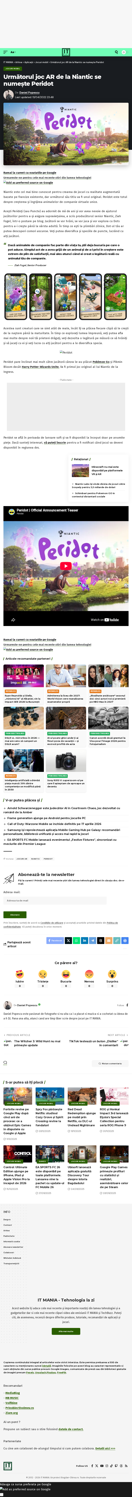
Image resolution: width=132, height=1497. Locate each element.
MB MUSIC (12, 1398)
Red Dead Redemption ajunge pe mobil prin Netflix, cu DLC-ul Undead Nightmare (82, 1117)
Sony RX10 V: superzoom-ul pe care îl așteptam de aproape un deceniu (66, 783)
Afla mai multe (66, 1331)
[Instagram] (107, 1466)
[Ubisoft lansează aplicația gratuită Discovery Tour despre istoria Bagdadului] (82, 1154)
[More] (124, 948)
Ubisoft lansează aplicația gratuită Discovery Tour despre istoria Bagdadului (79, 1175)
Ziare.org (12, 1413)
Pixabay (51, 1372)
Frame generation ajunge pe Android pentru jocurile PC (46, 818)
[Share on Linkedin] (84, 940)
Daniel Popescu (29, 92)
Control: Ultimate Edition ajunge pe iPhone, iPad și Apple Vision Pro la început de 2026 (16, 1175)
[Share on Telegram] (92, 940)
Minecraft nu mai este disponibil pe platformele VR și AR (107, 470)
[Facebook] (127, 1005)
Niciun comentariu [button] (112, 1063)
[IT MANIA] (66, 52)
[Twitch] (116, 1466)
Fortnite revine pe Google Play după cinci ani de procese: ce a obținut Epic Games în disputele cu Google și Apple (17, 1121)
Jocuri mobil (13, 69)
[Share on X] (68, 940)
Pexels (30, 1372)
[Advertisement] (66, 24)
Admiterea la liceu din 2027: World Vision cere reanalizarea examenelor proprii (65, 698)
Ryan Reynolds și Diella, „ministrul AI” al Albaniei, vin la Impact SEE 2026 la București (22, 698)
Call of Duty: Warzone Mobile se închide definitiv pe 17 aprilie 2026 (54, 824)
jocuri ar (21, 859)
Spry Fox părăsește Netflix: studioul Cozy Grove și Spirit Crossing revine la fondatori (49, 1117)
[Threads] (121, 1466)
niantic (35, 859)
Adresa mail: (11, 892)
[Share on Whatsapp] (76, 940)
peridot (48, 859)
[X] (96, 1466)
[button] (6, 52)
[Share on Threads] (100, 940)
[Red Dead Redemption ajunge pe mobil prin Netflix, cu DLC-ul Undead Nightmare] (82, 1096)
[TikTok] (111, 1466)
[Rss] (126, 1466)
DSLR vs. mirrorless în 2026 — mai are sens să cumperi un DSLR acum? (22, 740)
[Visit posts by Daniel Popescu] (7, 1005)
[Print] (125, 940)
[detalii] (46, 1365)
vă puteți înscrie (55, 442)
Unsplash (40, 1372)
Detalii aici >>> (105, 1448)
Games (42, 1161)
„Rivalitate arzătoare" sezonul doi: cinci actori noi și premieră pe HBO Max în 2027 (107, 698)
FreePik (61, 1372)
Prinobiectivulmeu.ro (20, 1408)
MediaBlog (13, 1393)
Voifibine (11, 1403)
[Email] (108, 940)
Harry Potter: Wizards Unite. (40, 367)
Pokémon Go (101, 362)
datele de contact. (70, 1429)
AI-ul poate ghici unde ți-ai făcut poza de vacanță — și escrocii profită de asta (63, 740)
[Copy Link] (116, 940)
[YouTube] (101, 1466)
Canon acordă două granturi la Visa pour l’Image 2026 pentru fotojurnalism (108, 740)
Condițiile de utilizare (52, 922)
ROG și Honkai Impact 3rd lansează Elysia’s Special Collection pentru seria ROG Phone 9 (114, 1117)
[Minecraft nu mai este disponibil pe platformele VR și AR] (80, 470)
